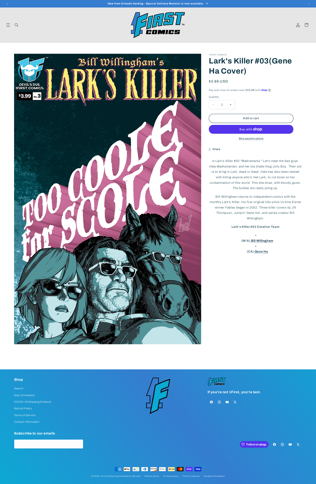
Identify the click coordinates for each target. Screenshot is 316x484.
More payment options (251, 138)
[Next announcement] (309, 3)
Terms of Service (25, 415)
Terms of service (191, 476)
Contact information (214, 476)
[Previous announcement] (7, 3)
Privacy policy (170, 476)
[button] (8, 25)
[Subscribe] (78, 443)
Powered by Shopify (130, 476)
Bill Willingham (261, 240)
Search (18, 388)
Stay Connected (24, 395)
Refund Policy (23, 408)
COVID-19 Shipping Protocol (32, 401)
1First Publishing (109, 476)
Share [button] (216, 149)
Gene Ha (261, 251)
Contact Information (27, 421)
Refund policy (151, 476)
